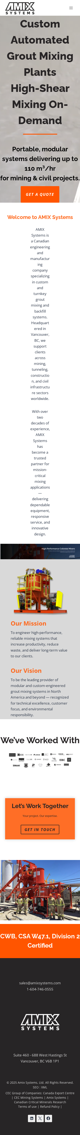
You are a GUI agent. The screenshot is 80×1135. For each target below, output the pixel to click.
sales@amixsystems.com (40, 982)
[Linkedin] (31, 1118)
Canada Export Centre (58, 1093)
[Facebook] (48, 1118)
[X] (40, 1118)
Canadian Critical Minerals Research (40, 1102)
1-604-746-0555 (40, 989)
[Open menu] (71, 8)
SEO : (37, 1087)
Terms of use (27, 1107)
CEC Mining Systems (28, 1097)
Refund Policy (50, 1107)
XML (44, 1087)
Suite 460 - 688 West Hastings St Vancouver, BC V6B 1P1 (40, 1058)
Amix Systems (56, 1097)
